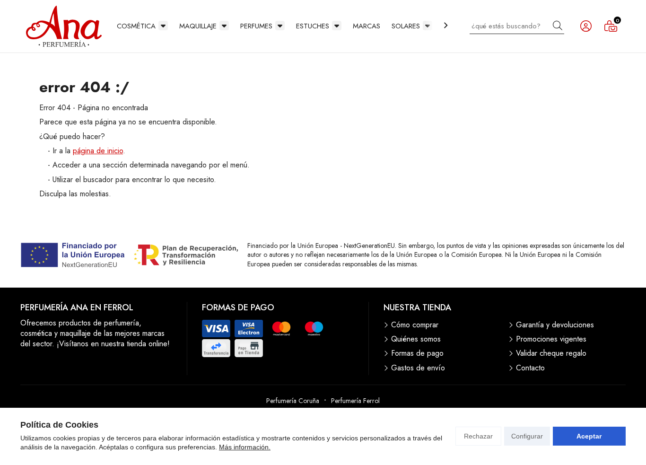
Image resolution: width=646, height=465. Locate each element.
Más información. (245, 447)
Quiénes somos (416, 339)
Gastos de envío (418, 368)
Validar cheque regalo (551, 353)
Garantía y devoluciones (555, 325)
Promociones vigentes (551, 339)
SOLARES (406, 26)
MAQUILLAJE (198, 26)
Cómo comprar (414, 325)
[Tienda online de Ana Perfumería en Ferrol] (64, 26)
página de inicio (98, 150)
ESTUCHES (312, 26)
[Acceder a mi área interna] (586, 26)
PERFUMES (256, 26)
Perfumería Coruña (292, 400)
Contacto (530, 368)
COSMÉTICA (136, 26)
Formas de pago (417, 353)
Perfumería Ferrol (355, 400)
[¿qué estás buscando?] (517, 25)
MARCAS (366, 26)
